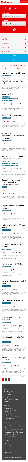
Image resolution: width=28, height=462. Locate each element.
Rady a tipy (8, 445)
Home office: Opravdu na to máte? (14, 429)
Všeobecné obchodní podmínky (13, 457)
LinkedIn (7, 401)
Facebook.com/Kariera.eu (11, 399)
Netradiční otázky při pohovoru (13, 431)
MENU (24, 1)
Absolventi (8, 413)
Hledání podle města (10, 410)
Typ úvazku (5, 43)
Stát (3, 35)
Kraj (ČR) (4, 39)
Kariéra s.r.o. (6, 79)
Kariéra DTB (8, 454)
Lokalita (5, 20)
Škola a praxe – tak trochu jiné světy (14, 432)
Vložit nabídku (9, 452)
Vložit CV (7, 443)
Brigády (7, 412)
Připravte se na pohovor (11, 436)
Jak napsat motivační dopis (12, 434)
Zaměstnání (6, 13)
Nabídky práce (9, 408)
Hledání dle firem (9, 415)
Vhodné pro (5, 47)
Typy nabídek (6, 51)
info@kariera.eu (9, 397)
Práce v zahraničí (9, 418)
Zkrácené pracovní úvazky (12, 417)
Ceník (6, 455)
